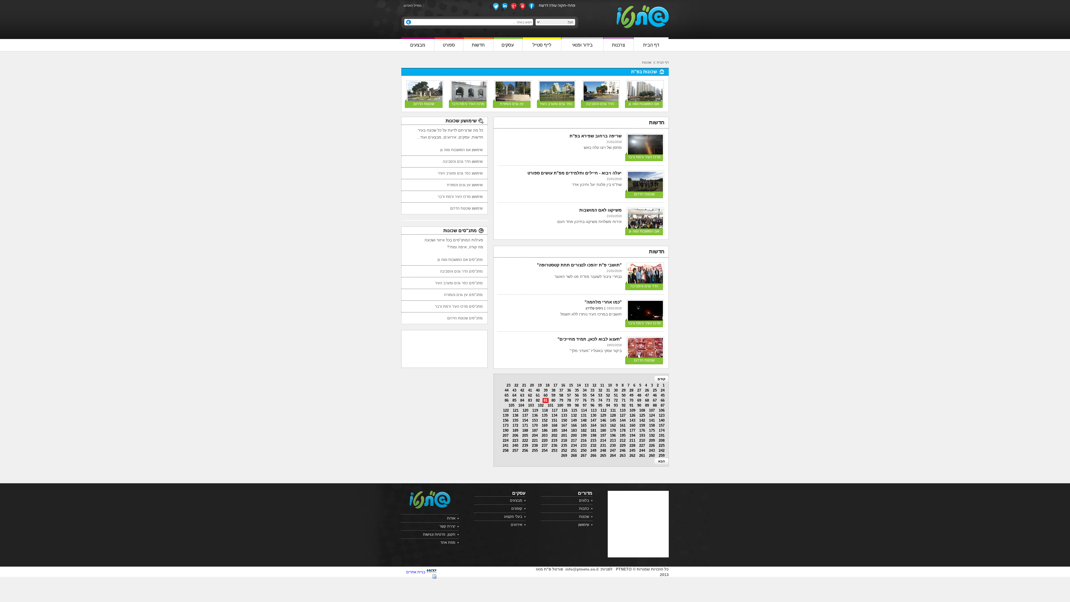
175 (652, 430)
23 (508, 385)
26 (647, 390)
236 (554, 445)
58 (561, 395)
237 (545, 445)
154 (525, 420)
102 (541, 405)
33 (592, 390)
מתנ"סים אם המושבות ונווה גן (460, 260)
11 (602, 385)
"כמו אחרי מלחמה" (603, 302)
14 (579, 385)
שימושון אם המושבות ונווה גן (461, 150)
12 (594, 385)
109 (632, 410)
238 (535, 445)
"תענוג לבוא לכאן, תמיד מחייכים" (590, 339)
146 (603, 420)
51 (616, 395)
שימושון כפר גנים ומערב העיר (460, 173)
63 (522, 395)
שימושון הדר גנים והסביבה (463, 161)
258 (506, 450)
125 (642, 415)
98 (577, 405)
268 (574, 455)
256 (525, 450)
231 (603, 445)
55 (585, 395)
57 (569, 395)
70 (631, 400)
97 (585, 405)
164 (593, 425)
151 (554, 420)
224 (506, 440)
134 (554, 415)
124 (652, 415)
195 (623, 435)
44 (507, 390)
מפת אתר (447, 542)
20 (532, 385)
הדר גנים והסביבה (600, 104)
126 (632, 415)
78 (569, 400)
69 (639, 400)
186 (545, 430)
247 (613, 450)
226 (652, 445)
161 (623, 425)
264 (613, 455)
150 (564, 420)
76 (585, 400)
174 (662, 430)
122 (506, 410)
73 (608, 400)
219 (554, 440)
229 (623, 445)
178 (623, 430)
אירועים (516, 525)
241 (506, 445)
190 (506, 430)
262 (632, 455)
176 (642, 430)
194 (632, 435)
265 (603, 455)
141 (652, 420)
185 (554, 430)
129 (603, 415)
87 (663, 405)
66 (663, 400)
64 (514, 395)
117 (555, 410)
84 (522, 400)
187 (535, 430)
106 (662, 410)
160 (632, 425)
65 (507, 395)
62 (530, 395)
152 (545, 420)
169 (545, 425)
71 (624, 400)
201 (564, 435)
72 (616, 400)
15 (571, 385)
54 (592, 395)
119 (535, 410)
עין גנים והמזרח (512, 104)
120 (525, 410)
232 (593, 445)
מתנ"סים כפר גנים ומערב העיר (459, 283)
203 (545, 435)
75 (592, 400)
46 (655, 395)
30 (616, 390)
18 (547, 385)
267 (584, 455)
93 (616, 405)
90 (639, 405)
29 (624, 390)
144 (623, 420)
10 (610, 385)
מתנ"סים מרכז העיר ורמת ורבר (459, 306)
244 (642, 450)
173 (506, 425)
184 (564, 430)
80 (553, 400)
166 (574, 425)
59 (553, 395)
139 (506, 415)
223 (515, 440)
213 (613, 440)
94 (608, 405)
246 (623, 450)
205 (525, 435)
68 (647, 400)
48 (639, 395)
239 (525, 445)
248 (603, 450)
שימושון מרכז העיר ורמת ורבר (460, 197)
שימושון (583, 525)
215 (593, 440)
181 (593, 430)
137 (525, 415)
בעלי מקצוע (513, 516)
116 (564, 410)
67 (655, 400)
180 (603, 430)
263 (623, 455)
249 (593, 450)
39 (546, 390)
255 (535, 450)
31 (608, 390)
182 (584, 430)
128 (613, 415)
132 (574, 415)
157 (662, 425)
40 (538, 390)
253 (554, 450)
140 (662, 420)
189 (515, 430)
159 (642, 425)
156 (506, 420)
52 (608, 395)
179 (613, 430)
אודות (451, 518)
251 (574, 450)
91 (631, 405)
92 (624, 405)
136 (535, 415)
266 (593, 455)
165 (584, 425)
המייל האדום (412, 6)
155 (515, 420)
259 (662, 455)
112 (603, 410)
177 (632, 430)
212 (623, 440)
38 (553, 390)
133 (564, 415)
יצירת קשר (447, 526)
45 (663, 395)
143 (632, 420)
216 (584, 440)
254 (545, 450)
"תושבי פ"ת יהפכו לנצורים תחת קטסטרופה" (579, 265)
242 (662, 450)
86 (507, 400)
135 (545, 415)
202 (554, 435)
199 (584, 435)
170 (535, 425)
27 (639, 390)
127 (623, 415)
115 (574, 410)
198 (593, 435)
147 (593, 420)
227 (642, 445)
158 (652, 425)
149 (574, 420)
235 (564, 445)
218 (564, 440)
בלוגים (584, 500)
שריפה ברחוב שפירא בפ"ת (596, 135)
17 (555, 385)
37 (561, 390)
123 (662, 415)
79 (561, 400)
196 (613, 435)
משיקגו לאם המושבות (600, 210)
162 (613, 425)
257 (515, 450)
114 (584, 410)
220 (545, 440)
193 (642, 435)
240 (515, 445)
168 (554, 425)
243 (652, 450)
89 (647, 405)
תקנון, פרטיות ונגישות (439, 534)
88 (655, 405)
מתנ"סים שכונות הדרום (465, 318)
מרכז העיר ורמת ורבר (467, 104)
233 (584, 445)
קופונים (516, 508)
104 (521, 405)
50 (624, 395)
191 (662, 435)
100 (560, 405)
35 (577, 390)
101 (550, 405)
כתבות (584, 508)
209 (652, 440)
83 (530, 400)
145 (613, 420)
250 (584, 450)
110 (623, 410)
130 (593, 415)
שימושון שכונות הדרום (466, 208)
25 (655, 390)
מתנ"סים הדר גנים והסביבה (461, 271)
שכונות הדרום (424, 104)
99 (569, 405)
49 (631, 395)
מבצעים (516, 500)
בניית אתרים (415, 572)
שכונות (646, 62)
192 (652, 435)
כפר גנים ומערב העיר (555, 104)
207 (506, 435)
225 (662, 445)
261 (642, 455)
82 (538, 400)
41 (530, 390)
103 (531, 405)
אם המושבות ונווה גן (644, 104)
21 (524, 385)
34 (585, 390)
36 (569, 390)
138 (515, 415)
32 (600, 390)
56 (577, 395)
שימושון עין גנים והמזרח (465, 185)
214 (603, 440)
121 (516, 410)
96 (592, 405)
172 (515, 425)
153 (535, 420)
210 (642, 440)
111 (613, 410)
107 (652, 410)
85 (514, 400)
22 (516, 385)
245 (632, 450)
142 (642, 420)
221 (535, 440)
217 (574, 440)
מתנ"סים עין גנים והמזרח (463, 295)
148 (584, 420)
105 (511, 405)
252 (564, 450)
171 (525, 425)
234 (574, 445)
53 (600, 395)
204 (535, 435)
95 (600, 405)
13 (586, 385)
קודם (661, 379)
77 (577, 400)
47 (647, 395)
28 (631, 390)
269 (564, 455)
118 (545, 410)
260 (652, 455)
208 (662, 440)
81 (546, 400)
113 (594, 410)
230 (613, 445)
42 (522, 390)
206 (515, 435)
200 (574, 435)
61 (538, 395)
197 (603, 435)
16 (563, 385)
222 (525, 440)
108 (642, 410)
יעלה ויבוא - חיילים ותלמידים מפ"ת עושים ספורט (574, 173)
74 (600, 400)
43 (514, 390)
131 (584, 415)
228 (632, 445)
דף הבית (663, 62)
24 (663, 390)
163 (603, 425)
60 (546, 395)
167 (564, 425)
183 (574, 430)
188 (525, 430)
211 (632, 440)
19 (540, 385)
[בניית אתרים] (431, 572)
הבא (661, 461)
